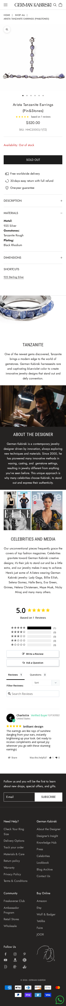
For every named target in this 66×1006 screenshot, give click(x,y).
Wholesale (10, 926)
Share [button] (14, 757)
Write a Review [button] (34, 654)
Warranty (9, 867)
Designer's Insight (47, 836)
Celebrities (43, 856)
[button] (51, 757)
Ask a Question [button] (34, 662)
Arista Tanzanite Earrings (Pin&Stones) (26, 18)
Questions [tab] (35, 674)
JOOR (40, 934)
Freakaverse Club (14, 901)
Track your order (14, 847)
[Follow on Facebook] (5, 954)
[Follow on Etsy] (24, 960)
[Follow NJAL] (15, 966)
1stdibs (41, 921)
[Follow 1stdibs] (5, 967)
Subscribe (48, 797)
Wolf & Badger (46, 914)
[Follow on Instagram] (15, 954)
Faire (40, 928)
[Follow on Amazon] (15, 960)
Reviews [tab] (13, 674)
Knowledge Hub (46, 842)
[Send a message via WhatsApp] (60, 1000)
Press (40, 849)
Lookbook (43, 862)
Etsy (39, 908)
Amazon (42, 901)
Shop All (20, 15)
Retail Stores (11, 919)
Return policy (12, 861)
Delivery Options (14, 841)
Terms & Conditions (15, 881)
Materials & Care (14, 854)
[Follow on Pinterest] (24, 954)
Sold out (33, 160)
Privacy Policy (12, 874)
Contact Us (43, 876)
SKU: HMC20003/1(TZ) (33, 130)
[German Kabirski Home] (49, 953)
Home (7, 15)
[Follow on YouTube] (5, 960)
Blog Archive (45, 869)
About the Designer (48, 829)
